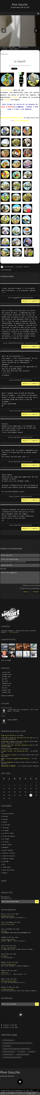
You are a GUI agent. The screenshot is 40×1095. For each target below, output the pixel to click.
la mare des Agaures (9, 836)
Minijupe (15, 297)
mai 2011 (4, 688)
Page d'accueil (23, 47)
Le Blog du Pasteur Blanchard (30, 766)
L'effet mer (4, 973)
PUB (4, 864)
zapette (26, 267)
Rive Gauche (20, 4)
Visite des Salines (8, 870)
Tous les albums (6, 660)
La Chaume (5, 830)
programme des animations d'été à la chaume (17, 1043)
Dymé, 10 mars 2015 (7, 924)
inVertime (5, 827)
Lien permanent (8, 267)
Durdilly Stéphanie (7, 762)
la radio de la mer (31, 118)
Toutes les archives (7, 695)
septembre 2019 (6, 674)
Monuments (5, 847)
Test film (4, 931)
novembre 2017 (6, 676)
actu (4, 810)
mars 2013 (5, 681)
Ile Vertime (6, 825)
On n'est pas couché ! (8, 939)
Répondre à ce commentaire (30, 301)
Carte (4, 881)
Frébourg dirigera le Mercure (10, 749)
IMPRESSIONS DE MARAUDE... (9, 766)
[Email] (20, 1014)
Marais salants (7, 844)
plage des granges (22, 1054)
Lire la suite (14, 632)
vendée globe (6, 867)
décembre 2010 (6, 690)
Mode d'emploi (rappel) (8, 981)
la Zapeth (20, 61)
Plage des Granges (8, 858)
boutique (5, 816)
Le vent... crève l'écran (10, 49)
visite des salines (8, 1054)
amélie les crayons (8, 1051)
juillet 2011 (6, 685)
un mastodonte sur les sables (12, 1057)
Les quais (5, 842)
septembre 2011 (6, 683)
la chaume (21, 1051)
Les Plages (6, 839)
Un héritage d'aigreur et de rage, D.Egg (14, 741)
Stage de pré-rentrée (7, 735)
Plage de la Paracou (9, 853)
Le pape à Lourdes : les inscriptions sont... (15, 751)
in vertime (31, 1051)
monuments (6, 1046)
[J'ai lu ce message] (38, 1090)
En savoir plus (30, 1093)
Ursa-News (20, 735)
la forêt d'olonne (8, 1040)
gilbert (5, 822)
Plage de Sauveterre (9, 856)
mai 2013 (4, 679)
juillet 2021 (6, 672)
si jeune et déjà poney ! (8, 47)
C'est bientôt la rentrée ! (9, 755)
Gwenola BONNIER (12, 720)
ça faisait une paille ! (7, 989)
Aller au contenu (8, 3)
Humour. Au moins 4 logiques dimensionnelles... (16, 758)
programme (5, 861)
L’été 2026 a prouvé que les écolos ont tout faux (16, 737)
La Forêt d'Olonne (8, 833)
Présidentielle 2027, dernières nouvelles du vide (16, 745)
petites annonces (8, 850)
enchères (5, 819)
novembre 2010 (6, 692)
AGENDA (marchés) (7, 916)
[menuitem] (9, 47)
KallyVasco (26, 749)
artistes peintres (8, 813)
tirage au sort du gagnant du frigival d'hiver (16, 1049)
